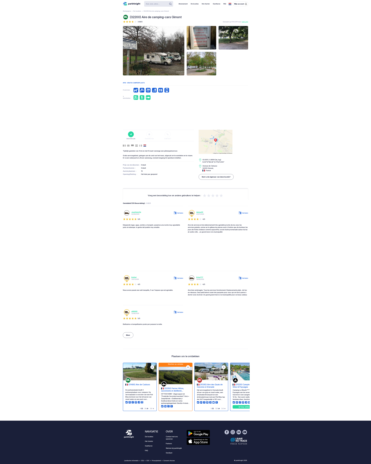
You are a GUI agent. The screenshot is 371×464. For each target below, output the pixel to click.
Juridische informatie (131, 460)
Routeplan (131, 139)
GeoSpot (169, 453)
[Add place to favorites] (152, 367)
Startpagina (127, 11)
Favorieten (149, 139)
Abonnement (183, 4)
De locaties (195, 4)
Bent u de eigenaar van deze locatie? (216, 177)
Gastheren (216, 4)
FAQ (224, 4)
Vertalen (180, 213)
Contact (167, 139)
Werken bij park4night (174, 448)
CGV (147, 460)
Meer (128, 335)
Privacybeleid (156, 460)
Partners (169, 443)
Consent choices (169, 460)
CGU (142, 460)
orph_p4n (245, 22)
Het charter (206, 4)
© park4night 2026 (240, 460)
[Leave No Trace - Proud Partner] (239, 440)
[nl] (230, 4)
